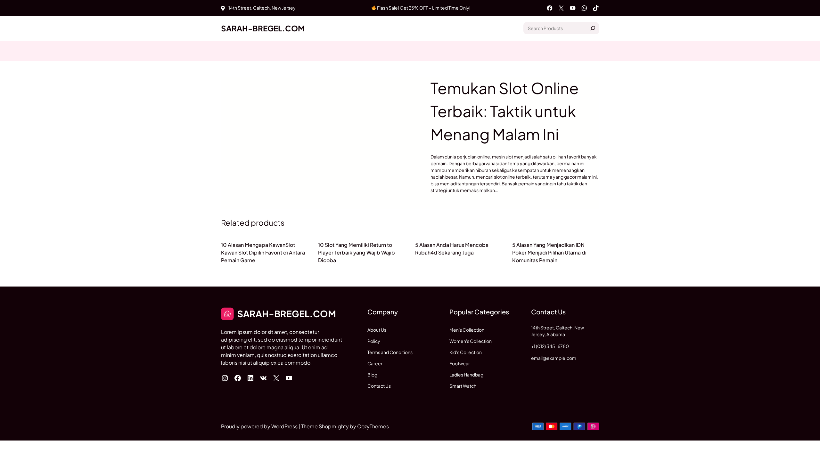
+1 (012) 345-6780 (550, 346)
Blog (372, 374)
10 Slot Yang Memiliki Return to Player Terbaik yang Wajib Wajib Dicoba (356, 252)
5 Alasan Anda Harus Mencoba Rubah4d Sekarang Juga (451, 248)
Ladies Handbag (466, 374)
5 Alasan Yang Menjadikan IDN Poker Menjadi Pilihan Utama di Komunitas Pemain (549, 252)
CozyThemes (373, 426)
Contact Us (379, 386)
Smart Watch (462, 386)
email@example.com (553, 358)
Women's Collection (470, 341)
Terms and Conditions (390, 352)
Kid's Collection (465, 352)
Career (374, 363)
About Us (376, 330)
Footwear (459, 363)
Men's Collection (466, 330)
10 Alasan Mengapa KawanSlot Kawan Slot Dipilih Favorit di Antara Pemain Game (263, 252)
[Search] (593, 28)
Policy (373, 341)
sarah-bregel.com (263, 28)
